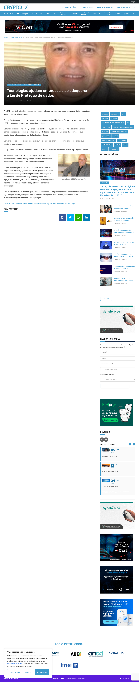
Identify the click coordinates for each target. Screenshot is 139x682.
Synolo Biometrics (108, 140)
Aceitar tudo (42, 672)
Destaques (28, 84)
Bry (123, 114)
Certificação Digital (85, 13)
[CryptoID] (15, 7)
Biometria (75, 14)
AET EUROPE (115, 114)
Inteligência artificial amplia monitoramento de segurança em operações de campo (124, 279)
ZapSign (104, 149)
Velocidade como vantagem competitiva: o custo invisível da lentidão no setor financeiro (124, 207)
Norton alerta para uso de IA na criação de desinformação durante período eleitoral (124, 243)
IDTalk (48, 14)
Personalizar (15, 672)
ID (33, 14)
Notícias (37, 84)
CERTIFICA (105, 118)
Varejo (117, 14)
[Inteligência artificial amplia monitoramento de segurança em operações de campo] (106, 281)
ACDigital (105, 114)
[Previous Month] (130, 444)
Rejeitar (28, 672)
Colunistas (114, 149)
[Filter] (106, 439)
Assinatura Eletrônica (63, 13)
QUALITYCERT (106, 136)
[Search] (135, 7)
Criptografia (25, 14)
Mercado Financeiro (108, 13)
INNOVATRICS (106, 127)
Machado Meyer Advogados (123, 127)
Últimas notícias (69, 7)
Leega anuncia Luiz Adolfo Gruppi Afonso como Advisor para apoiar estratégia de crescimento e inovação (124, 219)
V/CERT (125, 145)
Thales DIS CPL (107, 145)
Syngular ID (122, 140)
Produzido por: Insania (11, 678)
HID (128, 123)
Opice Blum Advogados (119, 131)
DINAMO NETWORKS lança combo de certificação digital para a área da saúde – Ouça (39, 204)
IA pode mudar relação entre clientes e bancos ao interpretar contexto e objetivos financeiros (124, 231)
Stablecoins (97, 14)
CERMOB (114, 118)
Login (133, 2)
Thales (117, 145)
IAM (42, 14)
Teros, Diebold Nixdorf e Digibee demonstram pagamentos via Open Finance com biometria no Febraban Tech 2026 (117, 191)
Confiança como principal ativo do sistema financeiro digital (124, 255)
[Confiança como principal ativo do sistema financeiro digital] (106, 257)
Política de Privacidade (15, 664)
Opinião (126, 14)
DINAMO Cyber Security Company (113, 123)
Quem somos (87, 7)
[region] (28, 663)
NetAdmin (105, 131)
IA (37, 14)
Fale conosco (123, 7)
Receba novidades (105, 7)
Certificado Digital (15, 84)
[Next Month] (134, 444)
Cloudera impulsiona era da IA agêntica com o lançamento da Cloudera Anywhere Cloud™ (124, 267)
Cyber (55, 14)
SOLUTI (115, 136)
